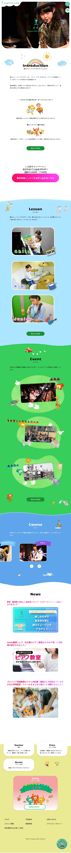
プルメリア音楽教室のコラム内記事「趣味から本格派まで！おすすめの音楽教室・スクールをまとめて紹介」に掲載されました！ (35, 683)
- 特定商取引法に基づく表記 (13, 828)
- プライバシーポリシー (54, 824)
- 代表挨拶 (28, 819)
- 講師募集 (28, 824)
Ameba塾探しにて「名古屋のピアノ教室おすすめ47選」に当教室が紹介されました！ (34, 643)
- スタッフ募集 (8, 824)
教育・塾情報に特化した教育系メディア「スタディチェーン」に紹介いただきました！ (35, 603)
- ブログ (6, 819)
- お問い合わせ (51, 819)
